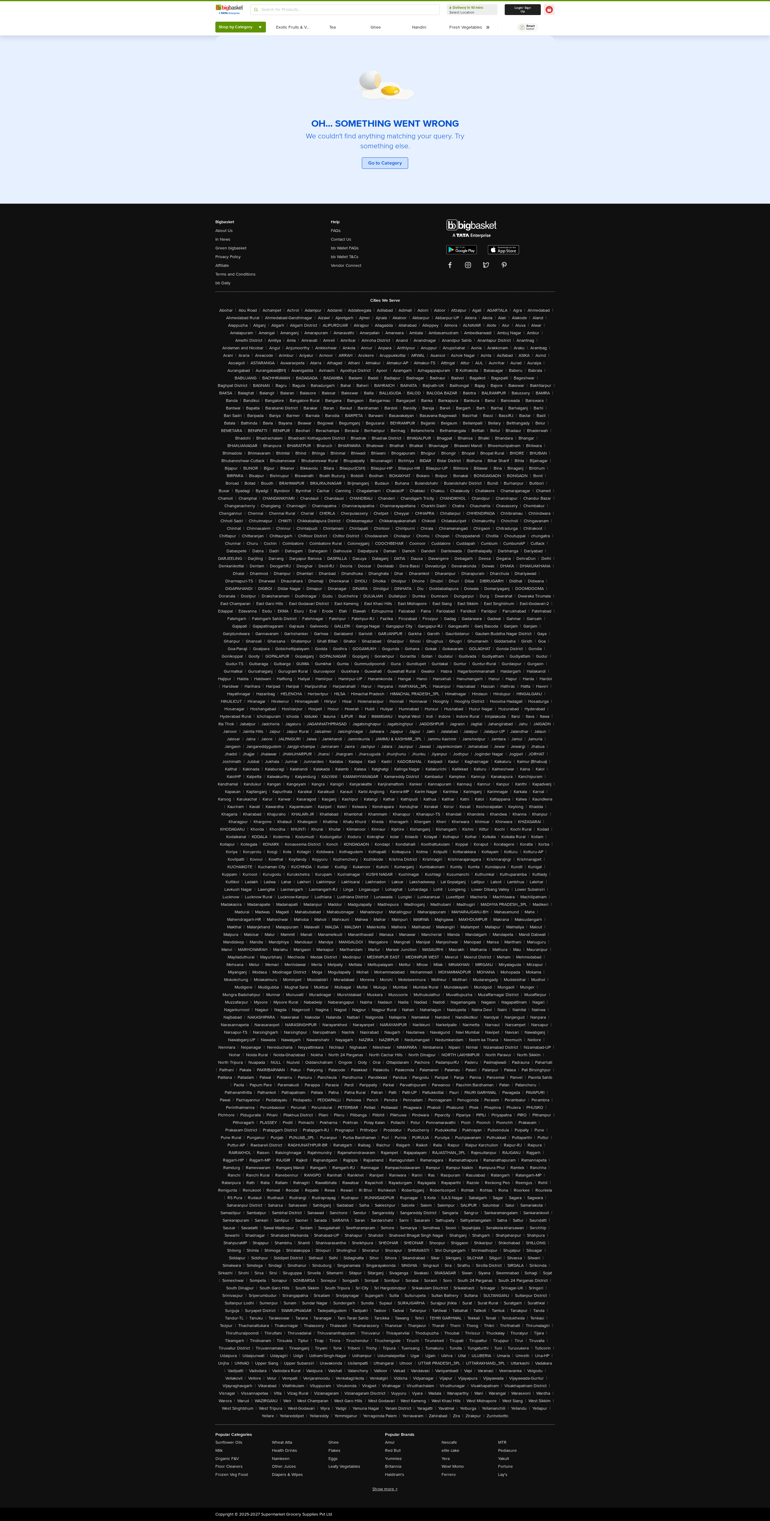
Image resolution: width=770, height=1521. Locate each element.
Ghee (333, 1442)
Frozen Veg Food (231, 1474)
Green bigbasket (230, 248)
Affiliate (222, 265)
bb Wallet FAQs (345, 248)
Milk (219, 1450)
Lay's (502, 1474)
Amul (389, 1442)
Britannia (393, 1466)
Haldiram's (394, 1474)
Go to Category (385, 163)
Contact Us (341, 239)
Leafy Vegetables (344, 1466)
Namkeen (281, 1458)
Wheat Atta (282, 1442)
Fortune (505, 1466)
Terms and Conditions (235, 274)
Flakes (334, 1450)
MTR (502, 1442)
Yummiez (393, 1458)
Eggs (333, 1458)
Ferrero (449, 1474)
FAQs (336, 230)
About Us (224, 230)
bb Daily (222, 282)
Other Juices (284, 1466)
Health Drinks (284, 1450)
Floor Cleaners (229, 1466)
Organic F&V (227, 1458)
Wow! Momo (453, 1466)
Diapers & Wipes (287, 1474)
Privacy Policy (228, 256)
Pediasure (507, 1450)
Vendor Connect (346, 265)
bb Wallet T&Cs (345, 256)
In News (222, 239)
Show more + (385, 1489)
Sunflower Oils (228, 1442)
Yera (446, 1458)
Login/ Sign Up (523, 9)
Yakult (503, 1458)
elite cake (450, 1450)
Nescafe (449, 1442)
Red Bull (393, 1450)
